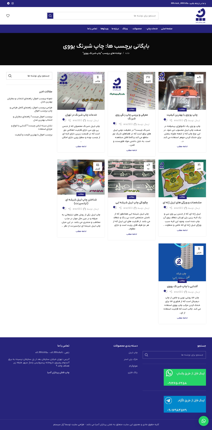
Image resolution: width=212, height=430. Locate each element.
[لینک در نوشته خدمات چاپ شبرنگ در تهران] (81, 91)
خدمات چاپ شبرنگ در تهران (81, 115)
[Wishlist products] (8, 15)
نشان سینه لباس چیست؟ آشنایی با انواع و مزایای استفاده (31, 127)
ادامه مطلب (182, 146)
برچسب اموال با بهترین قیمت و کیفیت (33, 134)
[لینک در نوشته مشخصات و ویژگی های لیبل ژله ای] (182, 178)
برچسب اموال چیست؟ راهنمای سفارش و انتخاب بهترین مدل (32, 118)
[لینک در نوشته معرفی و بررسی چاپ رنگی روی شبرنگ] (131, 91)
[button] (204, 421)
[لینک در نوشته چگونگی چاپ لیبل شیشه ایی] (131, 178)
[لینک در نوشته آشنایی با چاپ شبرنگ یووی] (182, 262)
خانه (127, 53)
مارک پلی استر (131, 359)
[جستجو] (50, 16)
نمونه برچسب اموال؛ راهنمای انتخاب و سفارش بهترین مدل (29, 100)
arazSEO (178, 120)
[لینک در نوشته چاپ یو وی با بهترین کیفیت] (182, 91)
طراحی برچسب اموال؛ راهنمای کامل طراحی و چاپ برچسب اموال (31, 109)
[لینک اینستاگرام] (13, 3)
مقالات (182, 109)
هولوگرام (133, 366)
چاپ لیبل (133, 352)
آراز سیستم (58, 424)
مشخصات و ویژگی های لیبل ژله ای (182, 202)
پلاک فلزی (133, 372)
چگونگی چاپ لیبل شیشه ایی (131, 202)
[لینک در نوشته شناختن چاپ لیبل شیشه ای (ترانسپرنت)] (81, 177)
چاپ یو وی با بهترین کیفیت (182, 115)
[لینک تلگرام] (8, 3)
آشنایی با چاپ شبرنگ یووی (182, 286)
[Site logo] (200, 15)
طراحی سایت (78, 424)
